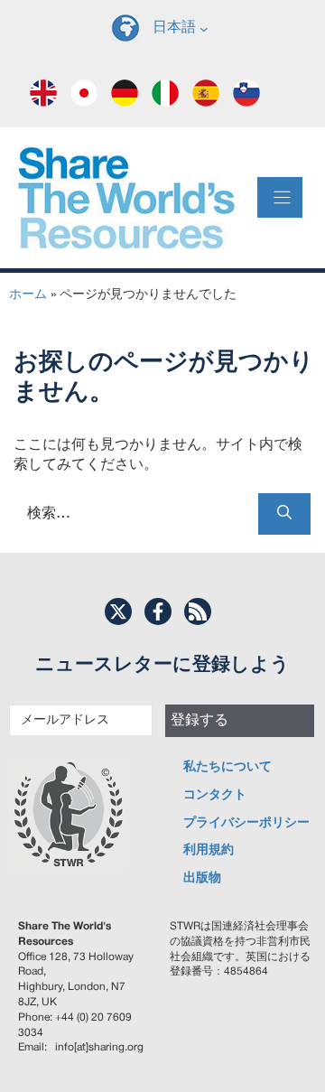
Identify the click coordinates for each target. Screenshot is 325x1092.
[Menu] (279, 197)
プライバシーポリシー (246, 823)
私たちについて (227, 767)
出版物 (202, 878)
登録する (199, 720)
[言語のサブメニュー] (204, 28)
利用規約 (208, 850)
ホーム (28, 295)
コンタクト (214, 795)
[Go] (284, 514)
